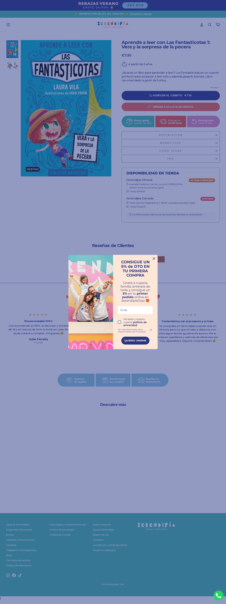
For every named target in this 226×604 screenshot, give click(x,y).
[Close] (154, 258)
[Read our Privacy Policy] (151, 330)
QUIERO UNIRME (135, 340)
